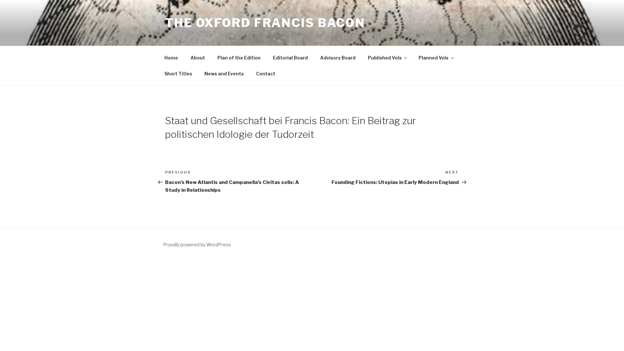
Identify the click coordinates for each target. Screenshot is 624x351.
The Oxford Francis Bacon (265, 23)
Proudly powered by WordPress (197, 244)
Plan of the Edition (239, 57)
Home (171, 57)
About (197, 57)
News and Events (224, 73)
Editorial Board (290, 57)
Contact (265, 73)
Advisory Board (338, 57)
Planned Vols (433, 57)
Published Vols (385, 57)
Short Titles (178, 73)
